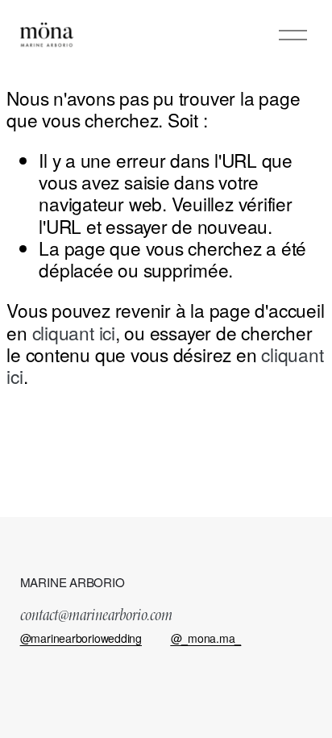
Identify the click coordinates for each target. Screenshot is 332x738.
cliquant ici (73, 332)
